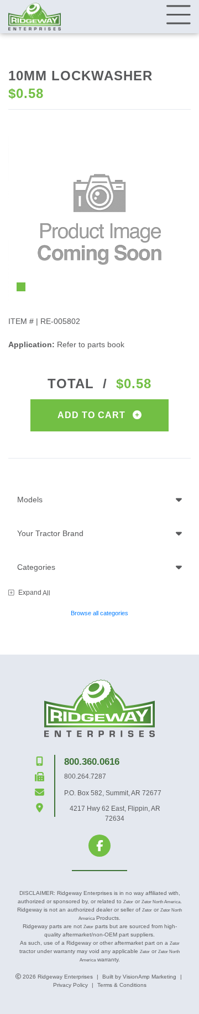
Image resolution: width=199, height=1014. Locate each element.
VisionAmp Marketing (149, 977)
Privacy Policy (70, 985)
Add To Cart (92, 415)
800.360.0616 (91, 761)
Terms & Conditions (121, 985)
